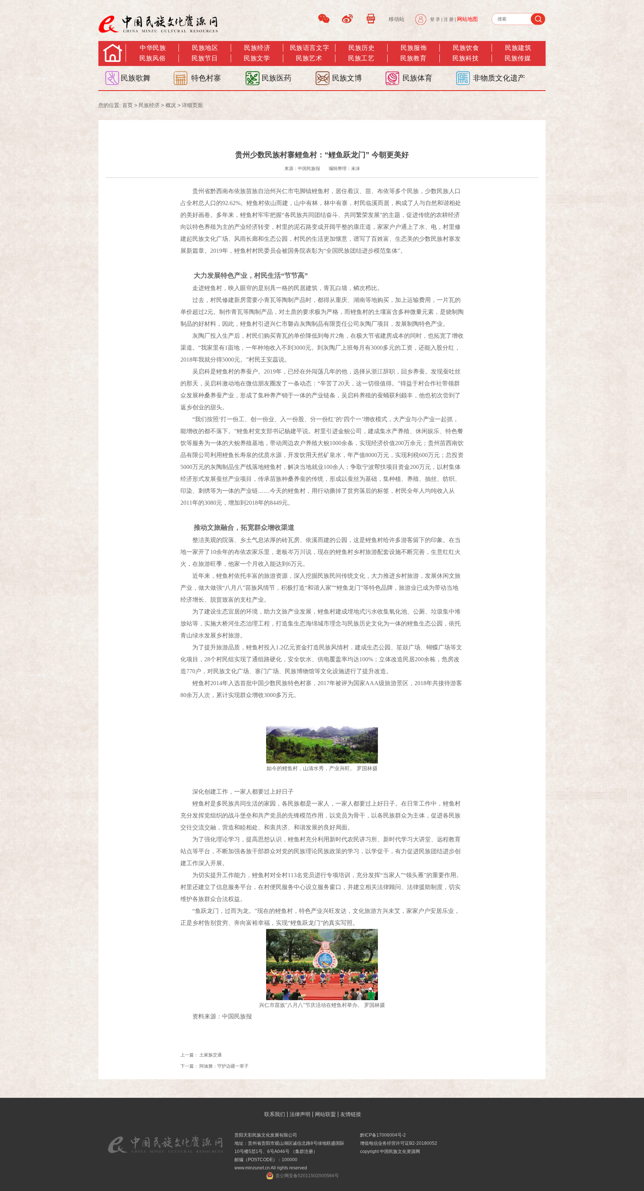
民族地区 (205, 47)
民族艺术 (309, 58)
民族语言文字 (309, 47)
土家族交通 (210, 1055)
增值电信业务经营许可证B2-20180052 (398, 1143)
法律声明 (300, 1114)
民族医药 (276, 78)
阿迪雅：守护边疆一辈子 (224, 1066)
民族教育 (413, 58)
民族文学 (257, 58)
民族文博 (347, 78)
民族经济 (257, 47)
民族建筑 (518, 47)
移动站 (396, 19)
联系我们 (274, 1114)
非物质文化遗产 (499, 78)
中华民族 (153, 47)
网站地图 (467, 19)
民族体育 (417, 78)
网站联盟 (325, 1114)
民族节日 (205, 58)
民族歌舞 (136, 78)
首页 (127, 105)
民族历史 (361, 47)
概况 (170, 105)
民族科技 (465, 58)
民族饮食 (466, 47)
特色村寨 (206, 78)
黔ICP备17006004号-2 (383, 1135)
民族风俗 (152, 58)
